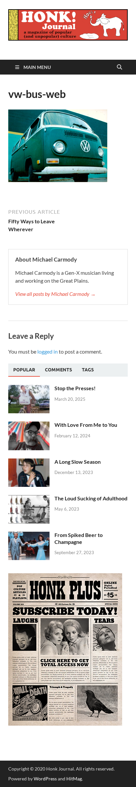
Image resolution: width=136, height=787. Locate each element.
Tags (88, 369)
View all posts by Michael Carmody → (55, 294)
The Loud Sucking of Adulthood (90, 498)
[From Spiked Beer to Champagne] (29, 535)
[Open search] (119, 67)
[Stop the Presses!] (29, 389)
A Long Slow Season (77, 461)
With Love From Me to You (85, 425)
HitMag (74, 778)
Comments (58, 369)
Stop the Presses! (75, 388)
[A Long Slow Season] (29, 462)
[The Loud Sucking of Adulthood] (29, 499)
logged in (47, 351)
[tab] (24, 370)
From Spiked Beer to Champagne (78, 538)
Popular (24, 369)
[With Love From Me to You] (29, 425)
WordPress (45, 778)
